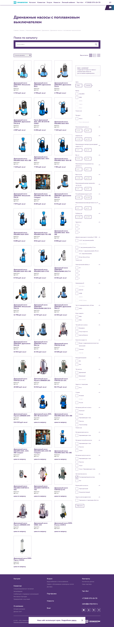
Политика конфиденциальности (22, 622)
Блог (49, 608)
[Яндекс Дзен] (88, 610)
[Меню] (109, 2)
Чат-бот (80, 2)
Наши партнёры (87, 584)
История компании (19, 609)
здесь (73, 620)
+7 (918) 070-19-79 (92, 2)
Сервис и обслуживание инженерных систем (60, 584)
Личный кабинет (68, 2)
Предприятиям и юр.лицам (22, 599)
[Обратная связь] (109, 7)
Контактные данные (88, 581)
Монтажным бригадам (20, 596)
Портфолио (51, 594)
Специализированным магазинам (24, 588)
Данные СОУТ (18, 611)
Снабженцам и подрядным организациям (26, 594)
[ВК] (93, 610)
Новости (50, 601)
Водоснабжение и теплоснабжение (57, 581)
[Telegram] (98, 610)
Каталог (32, 2)
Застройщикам (18, 591)
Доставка (49, 586)
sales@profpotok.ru (90, 604)
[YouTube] (83, 610)
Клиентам (41, 2)
